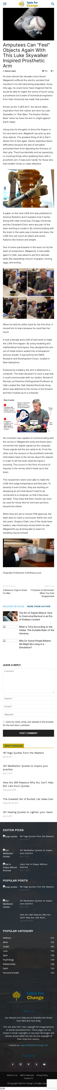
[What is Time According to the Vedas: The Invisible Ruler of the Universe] (10, 630)
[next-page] (30, 655)
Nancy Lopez (10, 71)
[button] (4, 4)
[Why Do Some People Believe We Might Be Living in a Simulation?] (10, 644)
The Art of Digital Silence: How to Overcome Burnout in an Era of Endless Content (35, 616)
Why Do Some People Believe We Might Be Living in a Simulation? (35, 644)
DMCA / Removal (27, 1075)
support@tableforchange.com (34, 1045)
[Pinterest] (28, 1064)
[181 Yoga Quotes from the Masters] (10, 838)
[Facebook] (13, 1064)
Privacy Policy (42, 1075)
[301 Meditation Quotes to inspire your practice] (10, 854)
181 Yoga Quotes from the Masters (23, 752)
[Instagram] (21, 1064)
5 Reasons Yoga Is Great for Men (15, 592)
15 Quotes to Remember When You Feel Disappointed (42, 593)
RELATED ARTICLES (13, 606)
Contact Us (28, 1078)
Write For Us (12, 1075)
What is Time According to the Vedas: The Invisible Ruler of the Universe (36, 630)
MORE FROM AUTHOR (38, 606)
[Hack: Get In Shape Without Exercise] (10, 867)
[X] (36, 1064)
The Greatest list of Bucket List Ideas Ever (28, 799)
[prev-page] (25, 655)
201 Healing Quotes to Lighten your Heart (28, 812)
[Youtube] (44, 1064)
